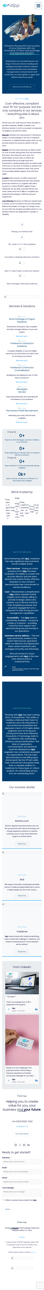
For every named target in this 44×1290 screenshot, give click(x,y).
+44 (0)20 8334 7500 (22, 1121)
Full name (6, 1158)
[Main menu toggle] (38, 5)
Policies (22, 1237)
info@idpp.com (22, 1126)
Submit (7, 1209)
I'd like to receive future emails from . (21, 1200)
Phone (5, 1178)
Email (4, 1168)
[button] (3, 509)
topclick (33, 1252)
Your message (8, 1188)
